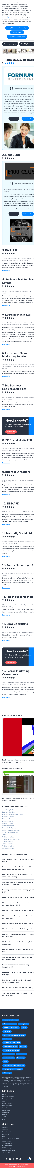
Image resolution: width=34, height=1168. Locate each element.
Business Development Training (12, 814)
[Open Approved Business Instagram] (7, 1159)
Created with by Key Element (17, 1166)
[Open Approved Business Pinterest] (10, 1159)
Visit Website (28, 119)
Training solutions (8, 846)
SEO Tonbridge (6, 1148)
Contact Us (5, 1134)
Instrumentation (9, 1054)
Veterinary (7, 1073)
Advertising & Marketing (10, 810)
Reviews (4, 1114)
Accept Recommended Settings (17, 28)
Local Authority (9, 1058)
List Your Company (8, 1096)
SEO (3, 1101)
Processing (20, 1058)
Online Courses (7, 823)
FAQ (3, 1119)
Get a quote (11, 432)
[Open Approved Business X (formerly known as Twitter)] (20, 1159)
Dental (24, 1027)
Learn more (13, 119)
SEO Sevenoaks (7, 1145)
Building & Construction (11, 1027)
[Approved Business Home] (29, 1158)
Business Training (8, 816)
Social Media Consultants (11, 830)
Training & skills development (12, 839)
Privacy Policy (6, 18)
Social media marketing (10, 832)
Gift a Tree (5, 1112)
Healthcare (7, 1039)
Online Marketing (8, 826)
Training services (7, 844)
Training (4, 835)
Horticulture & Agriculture (12, 1042)
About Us (5, 1130)
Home (4, 1094)
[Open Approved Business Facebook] (3, 1159)
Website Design (7, 1103)
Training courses (7, 841)
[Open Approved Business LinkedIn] (13, 1159)
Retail (5, 1061)
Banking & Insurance (10, 1024)
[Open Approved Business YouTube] (17, 1159)
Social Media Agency (9, 828)
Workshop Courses (8, 848)
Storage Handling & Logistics (12, 1069)
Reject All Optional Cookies (17, 37)
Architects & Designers (11, 1020)
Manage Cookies (17, 32)
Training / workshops (9, 837)
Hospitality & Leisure (10, 1046)
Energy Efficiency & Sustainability (14, 1035)
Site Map (5, 1127)
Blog (3, 1136)
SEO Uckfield (6, 1152)
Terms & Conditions (8, 1132)
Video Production (7, 1108)
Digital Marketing (8, 819)
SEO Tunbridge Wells (8, 1150)
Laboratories (22, 1054)
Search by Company (10, 44)
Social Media (6, 1110)
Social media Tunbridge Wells (11, 1139)
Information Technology (11, 1050)
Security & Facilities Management (14, 1065)
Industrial (23, 1046)
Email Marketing (7, 821)
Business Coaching (8, 812)
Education (7, 1031)
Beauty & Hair (24, 1024)
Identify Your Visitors (8, 1099)
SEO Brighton (6, 1141)
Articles (4, 1117)
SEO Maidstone (7, 1143)
